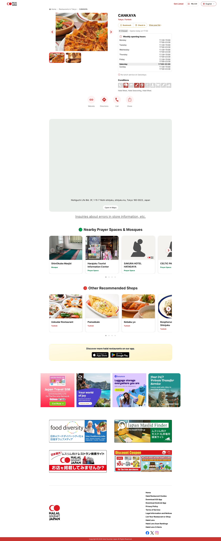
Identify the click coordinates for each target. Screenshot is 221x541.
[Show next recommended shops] (168, 308)
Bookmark (127, 25)
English (209, 4)
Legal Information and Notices (159, 513)
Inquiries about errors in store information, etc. (110, 216)
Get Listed (178, 4)
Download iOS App (154, 499)
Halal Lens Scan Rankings (157, 523)
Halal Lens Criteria (154, 527)
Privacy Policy (152, 506)
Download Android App (156, 503)
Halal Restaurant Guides (156, 496)
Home (148, 492)
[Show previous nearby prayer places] (52, 250)
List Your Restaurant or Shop (158, 517)
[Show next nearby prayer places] (168, 250)
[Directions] (104, 99)
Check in (141, 25)
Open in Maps (110, 207)
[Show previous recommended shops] (52, 308)
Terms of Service (153, 510)
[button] (117, 99)
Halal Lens (150, 520)
